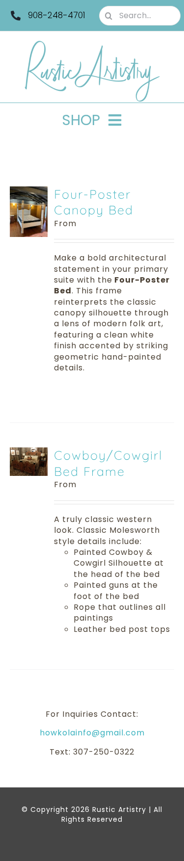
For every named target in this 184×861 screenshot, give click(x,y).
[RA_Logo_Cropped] (92, 44)
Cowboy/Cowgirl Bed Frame (108, 463)
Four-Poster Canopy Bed (93, 202)
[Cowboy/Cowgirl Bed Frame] (29, 452)
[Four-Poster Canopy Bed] (29, 191)
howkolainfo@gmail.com (92, 732)
